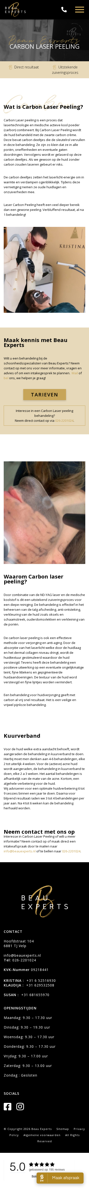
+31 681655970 (35, 994)
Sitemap (62, 1129)
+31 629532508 (40, 985)
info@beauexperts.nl (20, 851)
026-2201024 (64, 420)
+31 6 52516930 (41, 980)
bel (6, 378)
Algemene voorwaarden (42, 1135)
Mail (75, 373)
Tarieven (44, 394)
